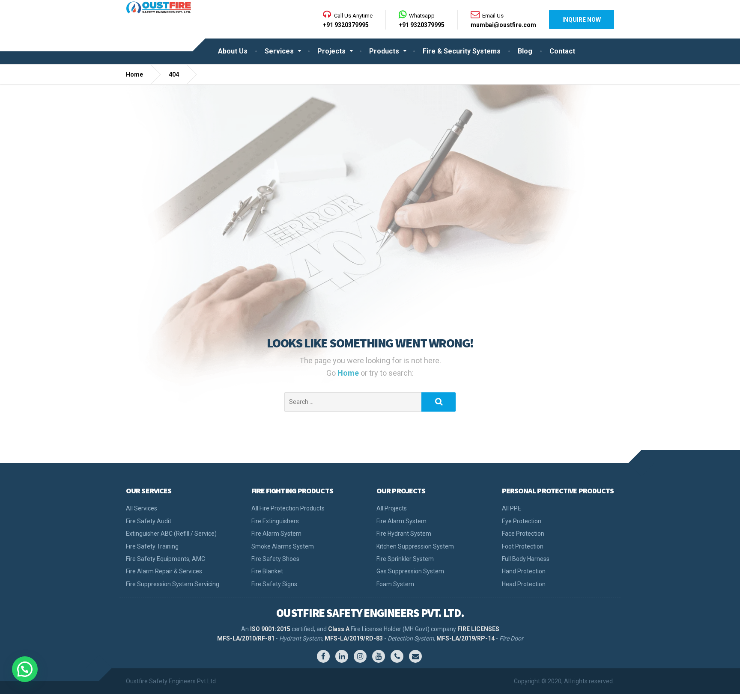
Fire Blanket (267, 571)
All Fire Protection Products (288, 508)
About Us (233, 51)
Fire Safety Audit (148, 521)
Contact (562, 51)
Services (279, 51)
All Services (141, 508)
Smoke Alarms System (282, 546)
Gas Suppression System (410, 571)
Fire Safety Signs (274, 584)
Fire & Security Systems (462, 51)
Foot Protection (522, 546)
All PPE (511, 508)
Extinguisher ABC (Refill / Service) (171, 533)
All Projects (391, 508)
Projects (331, 51)
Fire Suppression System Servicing (172, 584)
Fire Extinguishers (275, 521)
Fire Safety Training (152, 546)
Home (349, 372)
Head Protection (524, 584)
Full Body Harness (525, 558)
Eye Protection (521, 521)
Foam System (395, 584)
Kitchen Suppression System (415, 546)
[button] (25, 669)
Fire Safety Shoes (275, 558)
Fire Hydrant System (403, 533)
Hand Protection (524, 571)
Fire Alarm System (276, 533)
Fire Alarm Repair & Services (164, 571)
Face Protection (523, 533)
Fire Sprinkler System (405, 558)
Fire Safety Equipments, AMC (165, 558)
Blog (525, 51)
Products (384, 51)
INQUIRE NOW (581, 19)
